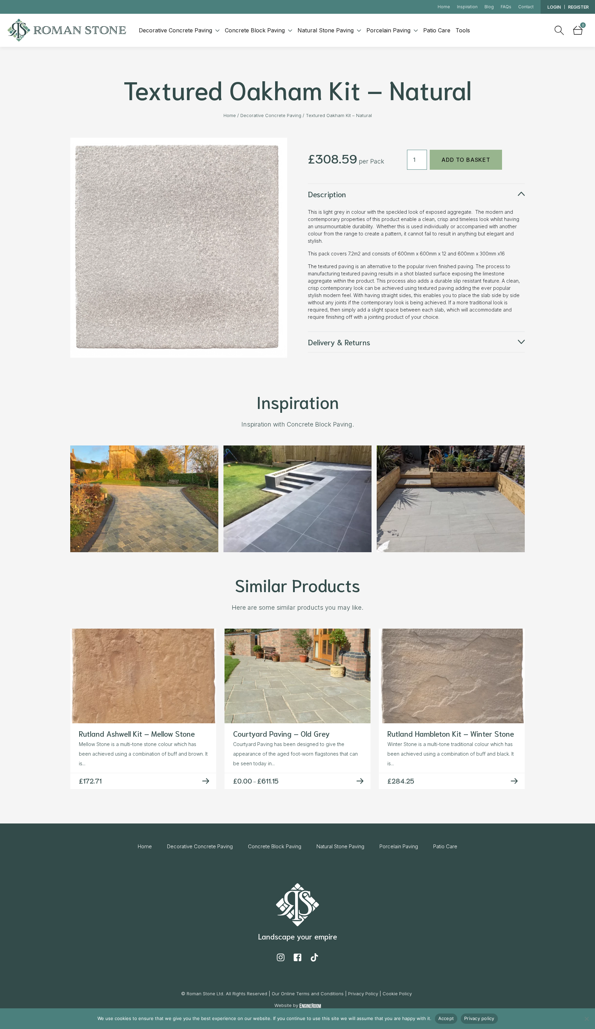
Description (327, 194)
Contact (526, 6)
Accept (446, 1018)
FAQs (506, 6)
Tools (463, 30)
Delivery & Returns (339, 342)
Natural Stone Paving (326, 30)
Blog (489, 6)
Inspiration (467, 6)
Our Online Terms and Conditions (308, 993)
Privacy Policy (363, 993)
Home (444, 6)
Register (578, 7)
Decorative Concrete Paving (176, 30)
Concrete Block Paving (255, 30)
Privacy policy (479, 1018)
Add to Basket (465, 159)
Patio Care (436, 30)
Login (554, 7)
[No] (586, 1018)
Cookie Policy (397, 993)
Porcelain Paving (389, 30)
